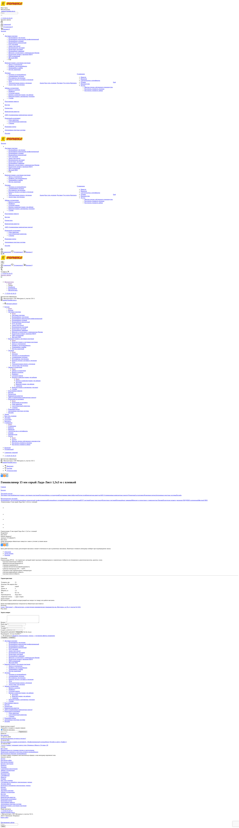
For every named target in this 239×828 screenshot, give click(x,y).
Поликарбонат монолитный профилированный (32, 500)
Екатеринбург (12, 288)
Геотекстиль (82, 495)
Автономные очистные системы (166, 495)
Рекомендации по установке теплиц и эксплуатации (17, 750)
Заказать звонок (6, 275)
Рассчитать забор (6, 760)
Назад (10, 283)
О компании (12, 426)
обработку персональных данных (22, 635)
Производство (5, 774)
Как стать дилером (7, 780)
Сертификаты (5, 775)
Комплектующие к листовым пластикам (25, 342)
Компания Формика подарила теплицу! (13, 738)
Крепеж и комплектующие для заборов (28, 380)
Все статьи (4, 748)
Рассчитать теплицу (7, 762)
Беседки (75, 495)
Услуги (14, 439)
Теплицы (15, 354)
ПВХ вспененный (192, 500)
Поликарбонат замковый (124, 500)
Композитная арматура (93, 495)
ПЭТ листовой (85, 500)
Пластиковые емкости (66, 495)
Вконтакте (10, 466)
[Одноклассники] (4, 476)
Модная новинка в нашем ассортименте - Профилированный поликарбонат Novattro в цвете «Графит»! (34, 742)
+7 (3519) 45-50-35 (6, 18)
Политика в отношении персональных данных (16, 785)
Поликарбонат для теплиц (9, 500)
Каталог (10, 310)
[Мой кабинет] (2, 22)
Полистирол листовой (109, 500)
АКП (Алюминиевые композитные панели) (114, 495)
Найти (3, 826)
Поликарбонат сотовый (55, 500)
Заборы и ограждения (19, 370)
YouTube (9, 468)
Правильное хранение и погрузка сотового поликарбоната (19, 752)
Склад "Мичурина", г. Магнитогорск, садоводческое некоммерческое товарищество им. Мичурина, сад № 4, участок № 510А (41, 607)
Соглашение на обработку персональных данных (16, 782)
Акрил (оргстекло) (96, 500)
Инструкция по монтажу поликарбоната (14, 753)
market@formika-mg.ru (8, 11)
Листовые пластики (18, 315)
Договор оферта (6, 784)
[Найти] (1, 15)
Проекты (3, 765)
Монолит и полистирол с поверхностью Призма (147, 500)
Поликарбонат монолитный (72, 500)
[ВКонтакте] (2, 476)
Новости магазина (9, 730)
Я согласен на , (29, 635)
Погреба (178, 495)
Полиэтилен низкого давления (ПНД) (175, 500)
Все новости (5, 735)
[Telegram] (7, 476)
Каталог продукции (7, 763)
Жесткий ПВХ (203, 500)
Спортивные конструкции (9, 769)
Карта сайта (4, 817)
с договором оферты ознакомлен (44, 635)
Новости (3, 777)
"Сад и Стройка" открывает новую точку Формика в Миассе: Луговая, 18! (24, 745)
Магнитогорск (12, 290)
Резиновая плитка (150, 495)
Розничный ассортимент (20, 402)
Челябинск (11, 287)
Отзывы (3, 779)
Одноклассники (12, 470)
